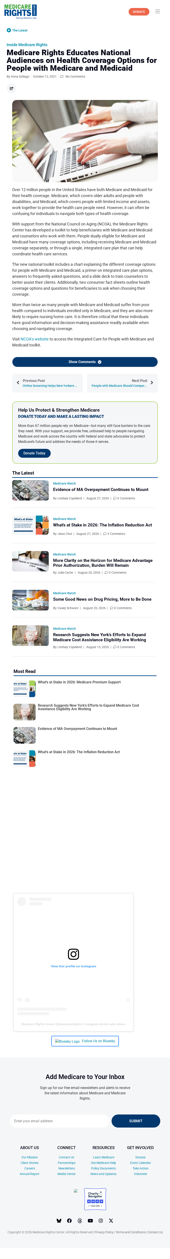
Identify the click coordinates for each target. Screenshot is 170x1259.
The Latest (19, 30)
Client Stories (30, 1163)
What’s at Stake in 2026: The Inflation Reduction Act (102, 525)
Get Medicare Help (103, 1163)
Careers (29, 1168)
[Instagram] (100, 1221)
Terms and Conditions (130, 1232)
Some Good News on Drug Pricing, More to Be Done (102, 599)
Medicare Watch (64, 483)
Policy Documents (103, 1168)
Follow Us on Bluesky (98, 1041)
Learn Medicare (103, 1157)
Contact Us (66, 1157)
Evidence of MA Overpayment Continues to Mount (100, 489)
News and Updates (103, 1174)
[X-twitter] (111, 1221)
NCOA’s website (35, 339)
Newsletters (66, 1168)
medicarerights (70, 1024)
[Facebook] (69, 1221)
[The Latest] (9, 30)
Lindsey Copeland (70, 498)
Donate (140, 1157)
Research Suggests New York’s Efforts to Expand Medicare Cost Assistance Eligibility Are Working (99, 637)
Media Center (67, 1174)
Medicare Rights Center (38, 1024)
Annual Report (29, 1174)
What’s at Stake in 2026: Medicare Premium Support (79, 682)
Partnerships (66, 1163)
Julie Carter (65, 572)
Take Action (141, 1168)
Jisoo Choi (65, 534)
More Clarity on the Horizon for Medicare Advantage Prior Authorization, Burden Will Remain (103, 563)
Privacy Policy (104, 1232)
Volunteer (140, 1174)
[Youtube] (90, 1221)
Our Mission (29, 1157)
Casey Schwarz (68, 608)
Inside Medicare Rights (27, 44)
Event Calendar (140, 1163)
